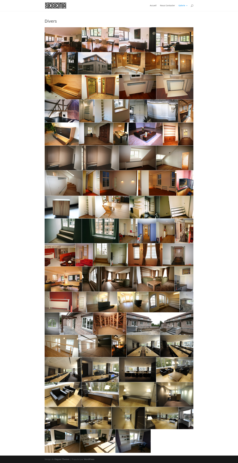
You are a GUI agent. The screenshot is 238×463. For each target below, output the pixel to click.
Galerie (181, 6)
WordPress (89, 459)
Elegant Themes (61, 459)
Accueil (153, 6)
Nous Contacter (167, 6)
